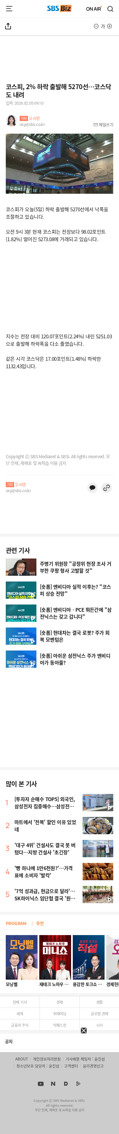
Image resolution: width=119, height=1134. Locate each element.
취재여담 (59, 1013)
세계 (19, 1013)
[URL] (106, 487)
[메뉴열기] (9, 8)
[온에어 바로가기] (94, 8)
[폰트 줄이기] (96, 26)
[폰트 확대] (109, 26)
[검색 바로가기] (110, 8)
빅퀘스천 (59, 1025)
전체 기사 (20, 1002)
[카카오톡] (92, 487)
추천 (40, 923)
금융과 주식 (19, 1025)
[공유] (8, 26)
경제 (59, 1002)
